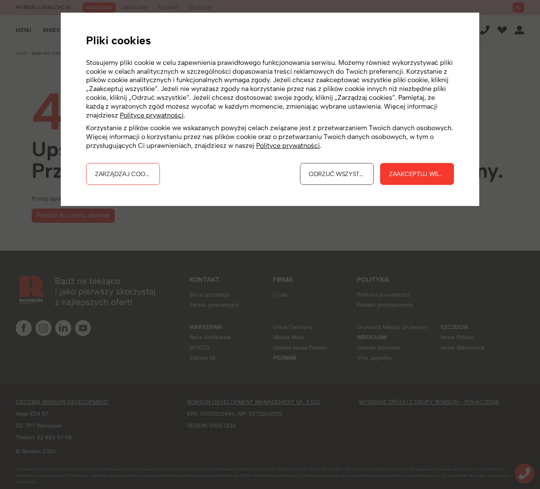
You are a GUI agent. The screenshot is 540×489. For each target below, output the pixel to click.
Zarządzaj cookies (126, 174)
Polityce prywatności (152, 115)
